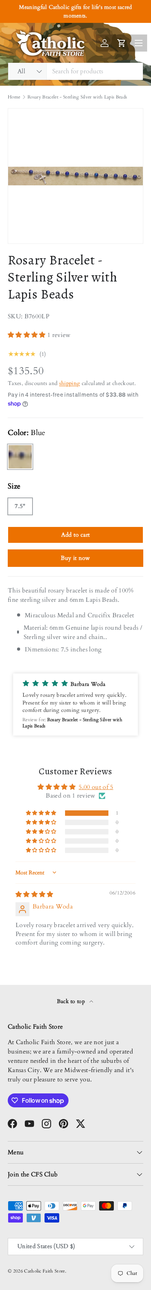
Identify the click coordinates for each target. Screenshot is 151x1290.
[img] (34, 894)
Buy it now (75, 558)
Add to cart (75, 535)
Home (14, 97)
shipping (69, 383)
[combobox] (75, 71)
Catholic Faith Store (44, 1271)
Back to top (72, 1001)
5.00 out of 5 (96, 787)
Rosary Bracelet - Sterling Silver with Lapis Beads (77, 97)
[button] (27, 335)
